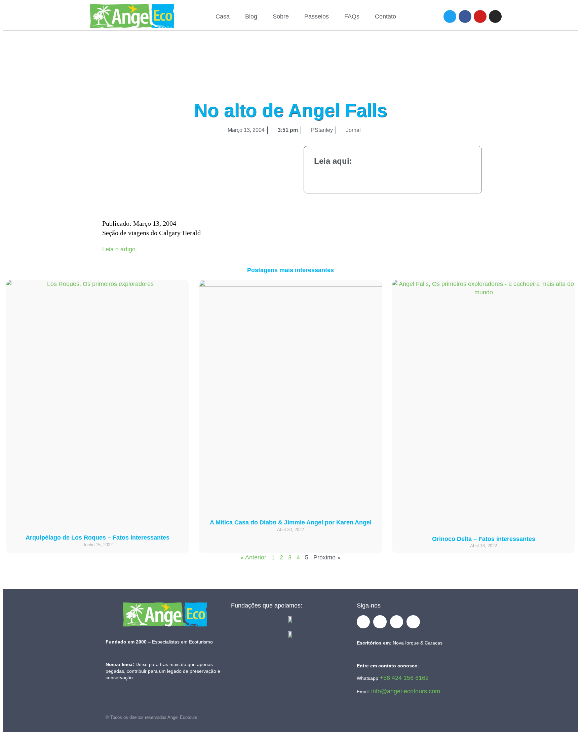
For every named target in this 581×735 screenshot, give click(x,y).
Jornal (353, 130)
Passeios (316, 16)
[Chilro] (449, 16)
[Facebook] (465, 16)
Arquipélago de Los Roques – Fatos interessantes (97, 537)
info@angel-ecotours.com (405, 691)
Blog (251, 16)
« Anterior (253, 557)
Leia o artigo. (119, 249)
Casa (223, 16)
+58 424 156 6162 (404, 677)
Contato (385, 16)
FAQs (351, 16)
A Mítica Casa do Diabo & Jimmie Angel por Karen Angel (291, 522)
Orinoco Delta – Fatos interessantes (483, 539)
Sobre (281, 16)
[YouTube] (480, 16)
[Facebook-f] (363, 622)
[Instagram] (495, 16)
